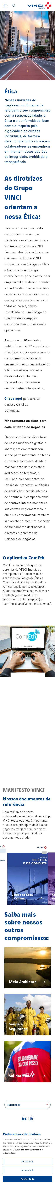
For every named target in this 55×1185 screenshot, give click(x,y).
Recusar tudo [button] (27, 1169)
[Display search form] (13, 5)
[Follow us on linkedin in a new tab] (24, 1118)
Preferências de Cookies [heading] (22, 1133)
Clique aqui (13, 398)
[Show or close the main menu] (5, 6)
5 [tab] (34, 848)
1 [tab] (20, 848)
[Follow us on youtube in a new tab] (31, 1118)
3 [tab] (27, 848)
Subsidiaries (14, 1104)
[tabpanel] (27, 874)
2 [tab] (24, 848)
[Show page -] (27, 651)
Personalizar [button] (27, 1161)
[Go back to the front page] (36, 5)
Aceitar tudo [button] (27, 1178)
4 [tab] (30, 848)
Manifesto (32, 339)
